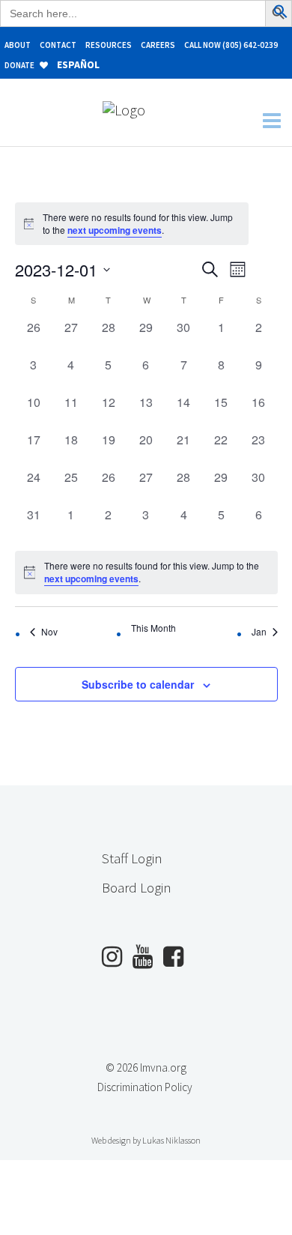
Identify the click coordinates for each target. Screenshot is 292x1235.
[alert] (146, 572)
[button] (280, 13)
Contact (58, 45)
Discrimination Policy (144, 1087)
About (17, 45)
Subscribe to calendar (138, 684)
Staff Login (132, 858)
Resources (108, 45)
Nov (49, 631)
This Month (153, 628)
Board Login (136, 887)
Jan (259, 631)
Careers (158, 45)
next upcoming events (114, 230)
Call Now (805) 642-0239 (231, 45)
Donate (20, 65)
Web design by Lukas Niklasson (146, 1140)
